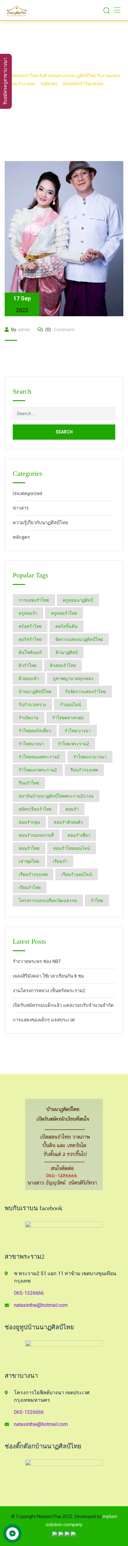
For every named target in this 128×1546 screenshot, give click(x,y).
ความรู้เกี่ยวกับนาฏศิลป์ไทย (40, 522)
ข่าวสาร (21, 508)
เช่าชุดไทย (29, 861)
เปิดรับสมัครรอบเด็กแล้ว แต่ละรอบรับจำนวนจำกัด (63, 1005)
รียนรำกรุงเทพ (84, 769)
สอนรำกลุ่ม (29, 822)
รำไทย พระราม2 (73, 743)
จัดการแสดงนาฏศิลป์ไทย (79, 639)
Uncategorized (27, 493)
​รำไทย (97, 900)
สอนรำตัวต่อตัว (68, 822)
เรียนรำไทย (30, 887)
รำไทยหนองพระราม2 (39, 756)
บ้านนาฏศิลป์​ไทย (35, 691)
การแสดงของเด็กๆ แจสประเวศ (44, 1020)
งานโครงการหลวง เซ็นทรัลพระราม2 (49, 990)
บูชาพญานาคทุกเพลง (73, 678)
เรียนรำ (60, 861)
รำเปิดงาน (29, 717)
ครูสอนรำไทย (64, 613)
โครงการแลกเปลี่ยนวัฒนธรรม (48, 900)
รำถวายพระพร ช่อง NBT (37, 961)
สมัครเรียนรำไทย (35, 809)
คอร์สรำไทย (30, 639)
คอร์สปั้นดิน (66, 626)
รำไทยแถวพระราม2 (38, 769)
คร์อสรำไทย (30, 626)
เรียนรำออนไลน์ (76, 874)
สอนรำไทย (29, 848)
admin (24, 329)
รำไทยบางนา (31, 743)
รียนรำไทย (29, 782)
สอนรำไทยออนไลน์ (71, 848)
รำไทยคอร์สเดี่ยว (35, 730)
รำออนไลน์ (70, 704)
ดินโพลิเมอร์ (30, 652)
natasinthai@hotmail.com (41, 1305)
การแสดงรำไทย (34, 600)
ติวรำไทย (27, 665)
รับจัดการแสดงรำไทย (85, 691)
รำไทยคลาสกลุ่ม (68, 717)
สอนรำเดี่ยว (78, 835)
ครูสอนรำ (28, 613)
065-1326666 (29, 1293)
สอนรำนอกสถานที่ (36, 835)
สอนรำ (72, 809)
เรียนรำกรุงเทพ (33, 874)
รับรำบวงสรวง (32, 704)
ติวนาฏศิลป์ (67, 652)
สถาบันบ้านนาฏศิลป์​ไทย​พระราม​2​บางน (56, 796)
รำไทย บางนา (78, 730)
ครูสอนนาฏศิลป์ (78, 600)
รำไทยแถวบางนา (90, 756)
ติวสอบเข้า (29, 678)
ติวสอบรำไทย (63, 665)
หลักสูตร (21, 537)
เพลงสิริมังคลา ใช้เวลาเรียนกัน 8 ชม (48, 976)
